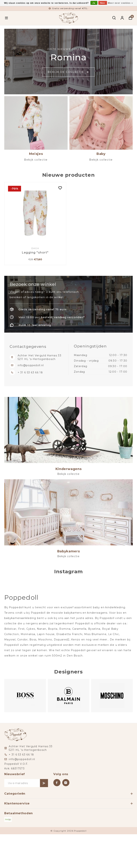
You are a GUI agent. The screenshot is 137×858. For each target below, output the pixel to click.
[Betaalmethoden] (8, 819)
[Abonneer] (44, 783)
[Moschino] (68, 695)
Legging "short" (35, 252)
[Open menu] (6, 18)
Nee (102, 3)
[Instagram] (65, 782)
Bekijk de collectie (66, 72)
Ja (93, 3)
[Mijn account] (122, 18)
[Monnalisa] (112, 695)
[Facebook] (56, 782)
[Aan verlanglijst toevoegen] (60, 188)
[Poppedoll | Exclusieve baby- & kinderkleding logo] (68, 17)
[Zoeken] (114, 18)
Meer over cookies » (120, 3)
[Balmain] (25, 695)
